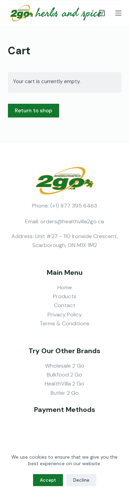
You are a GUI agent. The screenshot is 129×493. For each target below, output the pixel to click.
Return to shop (33, 110)
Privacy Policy (64, 314)
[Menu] (118, 13)
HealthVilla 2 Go (64, 383)
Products (64, 296)
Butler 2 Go (65, 392)
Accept (48, 480)
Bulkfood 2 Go (64, 374)
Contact (64, 305)
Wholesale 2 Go (64, 365)
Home (64, 287)
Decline (81, 480)
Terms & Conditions (64, 323)
